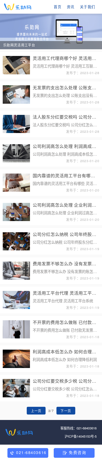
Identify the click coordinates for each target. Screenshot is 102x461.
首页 (57, 6)
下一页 (65, 410)
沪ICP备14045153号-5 (81, 436)
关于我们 (87, 6)
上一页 (36, 410)
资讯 (71, 6)
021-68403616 (86, 428)
